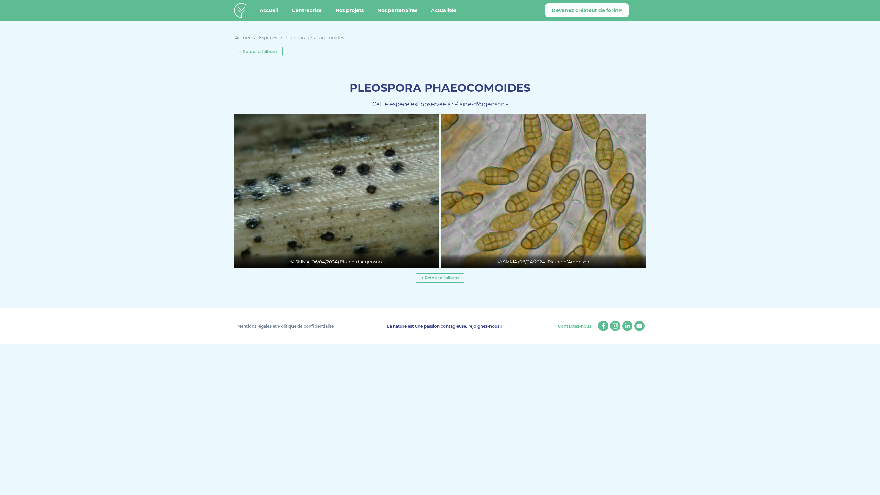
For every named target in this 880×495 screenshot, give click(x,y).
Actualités (443, 10)
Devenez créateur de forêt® (587, 10)
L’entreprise (307, 10)
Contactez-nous (574, 326)
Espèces (268, 37)
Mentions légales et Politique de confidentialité (285, 326)
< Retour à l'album (258, 51)
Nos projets (350, 10)
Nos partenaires (397, 10)
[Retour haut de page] (870, 485)
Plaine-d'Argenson (479, 104)
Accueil (269, 10)
